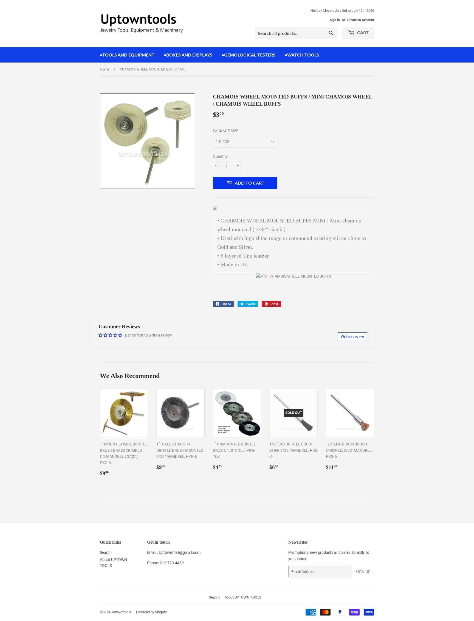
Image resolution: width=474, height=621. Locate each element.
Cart (362, 32)
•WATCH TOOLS (302, 54)
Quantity (220, 156)
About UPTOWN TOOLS (243, 597)
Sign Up (363, 571)
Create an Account (360, 20)
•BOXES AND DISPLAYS (188, 54)
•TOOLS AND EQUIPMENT (127, 54)
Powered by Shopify (151, 612)
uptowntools (121, 612)
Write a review (352, 336)
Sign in (335, 20)
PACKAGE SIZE (225, 131)
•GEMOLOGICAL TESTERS (248, 54)
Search (106, 552)
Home (104, 69)
